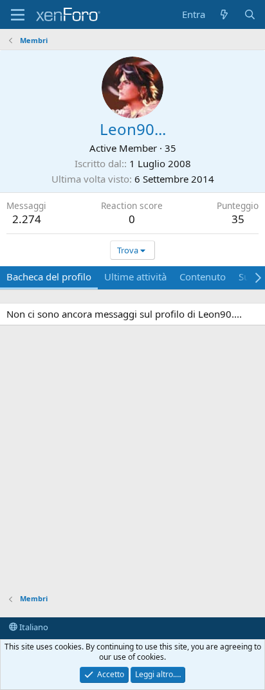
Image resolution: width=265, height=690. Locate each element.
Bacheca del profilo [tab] (48, 276)
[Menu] (18, 15)
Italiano (32, 627)
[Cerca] (249, 14)
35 (238, 219)
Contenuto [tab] (202, 276)
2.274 (26, 219)
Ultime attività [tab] (135, 276)
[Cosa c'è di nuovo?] (224, 14)
